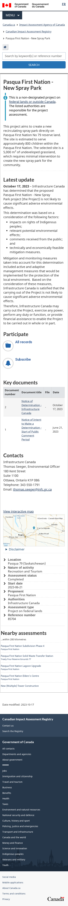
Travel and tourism (12, 781)
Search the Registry (12, 731)
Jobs (4, 770)
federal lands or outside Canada (32, 102)
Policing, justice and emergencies (20, 826)
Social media (9, 876)
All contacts (8, 748)
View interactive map (18, 511)
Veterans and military (13, 859)
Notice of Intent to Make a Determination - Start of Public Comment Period (32, 429)
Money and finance (12, 842)
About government (12, 759)
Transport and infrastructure (17, 831)
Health (5, 798)
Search (34, 65)
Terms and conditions (13, 893)
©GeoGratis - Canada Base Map (50, 518)
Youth (5, 865)
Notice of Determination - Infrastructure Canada (32, 407)
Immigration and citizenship (17, 776)
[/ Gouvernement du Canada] (25, 5)
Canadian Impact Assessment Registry (28, 31)
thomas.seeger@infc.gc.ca (32, 489)
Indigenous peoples (13, 853)
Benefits (6, 792)
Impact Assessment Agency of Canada (42, 24)
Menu (11, 15)
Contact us (8, 725)
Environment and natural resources (21, 809)
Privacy (6, 899)
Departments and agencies (16, 754)
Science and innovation (14, 848)
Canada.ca (9, 24)
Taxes (5, 804)
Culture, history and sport (16, 820)
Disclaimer (17, 549)
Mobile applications (12, 882)
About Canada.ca (11, 888)
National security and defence (18, 815)
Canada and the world (14, 837)
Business (7, 787)
